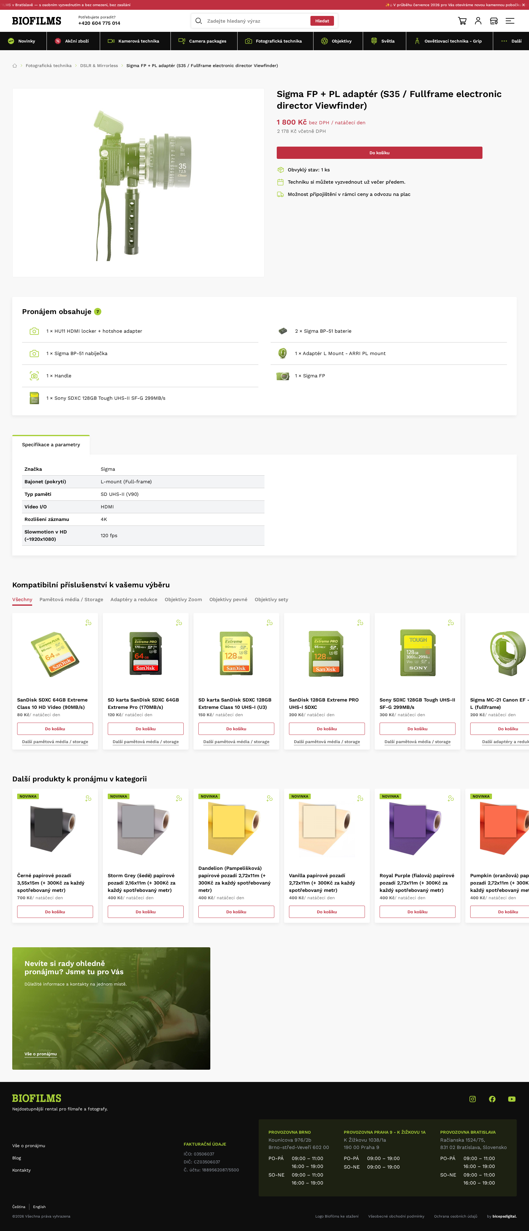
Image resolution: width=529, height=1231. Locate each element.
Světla (388, 41)
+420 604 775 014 (99, 23)
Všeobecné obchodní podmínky (396, 1216)
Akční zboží (77, 41)
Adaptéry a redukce (134, 599)
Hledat (322, 20)
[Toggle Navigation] (510, 21)
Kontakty (21, 1170)
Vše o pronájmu (40, 1053)
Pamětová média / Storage (71, 599)
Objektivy (342, 41)
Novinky (26, 41)
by (502, 1216)
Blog (16, 1157)
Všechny (22, 599)
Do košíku (380, 152)
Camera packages (207, 41)
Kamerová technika (138, 41)
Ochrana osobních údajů (455, 1216)
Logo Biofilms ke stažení (336, 1216)
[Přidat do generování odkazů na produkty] (88, 623)
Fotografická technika (279, 41)
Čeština (18, 1207)
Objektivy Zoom (183, 599)
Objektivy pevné (228, 599)
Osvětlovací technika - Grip (453, 41)
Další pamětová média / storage (55, 741)
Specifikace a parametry (51, 444)
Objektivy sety (271, 599)
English (39, 1207)
